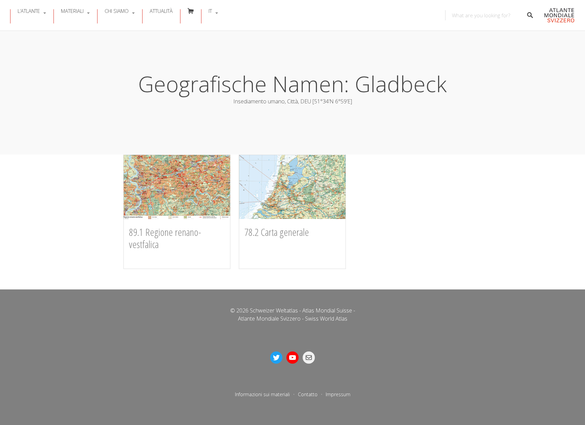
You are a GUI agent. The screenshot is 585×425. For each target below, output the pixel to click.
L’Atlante (29, 10)
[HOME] (557, 15)
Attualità (161, 10)
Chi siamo (117, 10)
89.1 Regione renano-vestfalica (165, 238)
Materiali (72, 10)
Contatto (308, 394)
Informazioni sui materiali (262, 394)
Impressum (338, 394)
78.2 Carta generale (276, 232)
